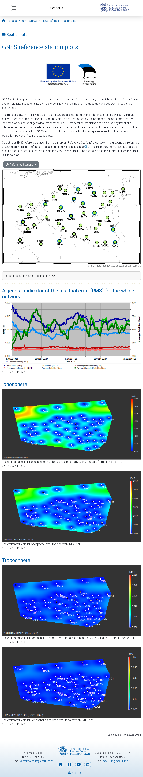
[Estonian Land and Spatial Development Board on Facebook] (69, 764)
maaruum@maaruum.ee (116, 761)
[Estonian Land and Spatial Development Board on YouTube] (78, 764)
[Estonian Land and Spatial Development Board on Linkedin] (87, 764)
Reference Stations (21, 164)
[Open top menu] (13, 8)
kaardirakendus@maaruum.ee (37, 761)
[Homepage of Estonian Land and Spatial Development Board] (60, 764)
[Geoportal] (113, 8)
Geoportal (57, 8)
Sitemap (76, 772)
